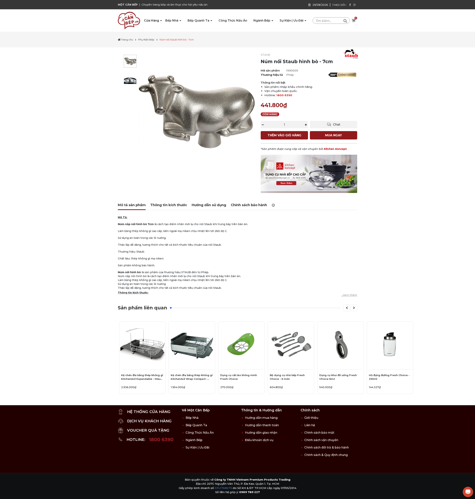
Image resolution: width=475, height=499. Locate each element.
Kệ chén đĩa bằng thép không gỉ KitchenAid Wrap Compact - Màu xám (192, 378)
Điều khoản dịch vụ (259, 440)
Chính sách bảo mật (319, 432)
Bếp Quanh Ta (199, 20)
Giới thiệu (311, 418)
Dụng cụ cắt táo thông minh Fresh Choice (238, 377)
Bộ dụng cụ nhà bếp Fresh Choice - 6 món (287, 377)
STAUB (265, 54)
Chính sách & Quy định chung (326, 455)
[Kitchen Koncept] (309, 173)
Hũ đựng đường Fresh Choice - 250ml (389, 377)
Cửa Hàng (152, 20)
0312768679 (223, 488)
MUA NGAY (333, 135)
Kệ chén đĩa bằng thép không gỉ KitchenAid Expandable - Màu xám (142, 378)
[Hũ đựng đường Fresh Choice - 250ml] (390, 345)
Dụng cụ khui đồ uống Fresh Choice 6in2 (338, 377)
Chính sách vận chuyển (321, 440)
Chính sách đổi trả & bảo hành (326, 447)
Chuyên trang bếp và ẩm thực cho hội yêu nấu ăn (174, 4)
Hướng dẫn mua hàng (261, 418)
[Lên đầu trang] (6, 492)
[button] (346, 308)
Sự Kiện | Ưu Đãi (292, 20)
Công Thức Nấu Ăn (233, 20)
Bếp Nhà (172, 20)
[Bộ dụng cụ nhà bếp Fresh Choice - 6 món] (291, 345)
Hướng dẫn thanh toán (262, 425)
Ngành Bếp (262, 20)
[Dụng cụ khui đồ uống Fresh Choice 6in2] (340, 345)
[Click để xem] (196, 111)
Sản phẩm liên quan (142, 308)
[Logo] (129, 20)
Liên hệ (309, 425)
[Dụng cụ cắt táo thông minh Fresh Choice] (241, 345)
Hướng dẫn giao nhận (261, 432)
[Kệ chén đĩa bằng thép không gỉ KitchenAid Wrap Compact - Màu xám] (192, 345)
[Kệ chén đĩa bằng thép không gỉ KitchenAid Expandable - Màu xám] (142, 345)
